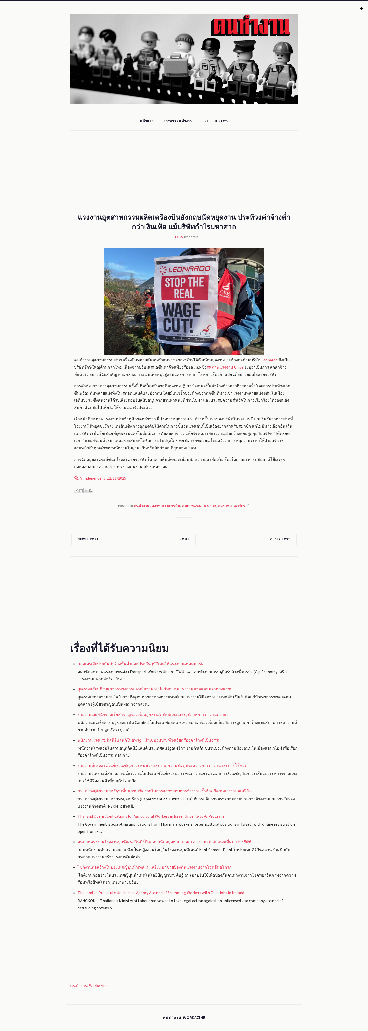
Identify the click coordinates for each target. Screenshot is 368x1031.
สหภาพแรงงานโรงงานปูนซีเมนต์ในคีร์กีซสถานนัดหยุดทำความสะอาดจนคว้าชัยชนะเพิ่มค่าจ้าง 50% (165, 842)
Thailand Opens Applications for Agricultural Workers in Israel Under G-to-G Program (151, 816)
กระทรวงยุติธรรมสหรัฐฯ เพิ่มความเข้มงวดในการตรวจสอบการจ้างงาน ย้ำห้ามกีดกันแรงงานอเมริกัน (165, 791)
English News (215, 121)
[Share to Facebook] (90, 490)
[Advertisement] (191, 174)
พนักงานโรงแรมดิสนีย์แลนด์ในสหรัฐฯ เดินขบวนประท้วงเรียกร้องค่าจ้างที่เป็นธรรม (149, 740)
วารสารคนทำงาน (178, 121)
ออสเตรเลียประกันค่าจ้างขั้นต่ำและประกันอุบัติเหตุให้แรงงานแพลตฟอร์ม (141, 664)
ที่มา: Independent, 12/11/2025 (100, 478)
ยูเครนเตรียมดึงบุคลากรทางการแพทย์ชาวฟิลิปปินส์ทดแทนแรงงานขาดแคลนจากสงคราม (155, 689)
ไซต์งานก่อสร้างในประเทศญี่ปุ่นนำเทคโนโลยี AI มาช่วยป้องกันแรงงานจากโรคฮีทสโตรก (155, 867)
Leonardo (269, 360)
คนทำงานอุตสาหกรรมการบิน (157, 505)
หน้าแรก (147, 121)
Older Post (280, 539)
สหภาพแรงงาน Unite (224, 367)
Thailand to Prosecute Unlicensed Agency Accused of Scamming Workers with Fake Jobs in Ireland (161, 893)
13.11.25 (176, 237)
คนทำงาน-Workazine (88, 986)
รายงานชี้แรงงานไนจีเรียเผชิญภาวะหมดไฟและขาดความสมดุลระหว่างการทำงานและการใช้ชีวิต (162, 765)
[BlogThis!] (81, 490)
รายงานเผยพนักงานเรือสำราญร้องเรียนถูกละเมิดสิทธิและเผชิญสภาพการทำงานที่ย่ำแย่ (153, 714)
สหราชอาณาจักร (231, 505)
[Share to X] (85, 490)
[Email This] (76, 490)
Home (184, 539)
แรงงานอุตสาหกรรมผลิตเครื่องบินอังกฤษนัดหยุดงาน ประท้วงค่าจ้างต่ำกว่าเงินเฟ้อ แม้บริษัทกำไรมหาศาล (184, 221)
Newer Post (88, 539)
